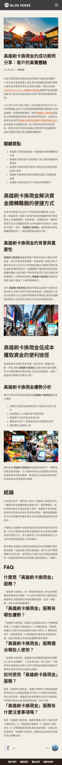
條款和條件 (48, 761)
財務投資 (20, 70)
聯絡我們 (24, 761)
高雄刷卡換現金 (45, 112)
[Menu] (56, 5)
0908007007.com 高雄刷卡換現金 (22, 90)
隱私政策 (36, 761)
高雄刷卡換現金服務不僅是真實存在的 (37, 120)
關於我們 (12, 761)
